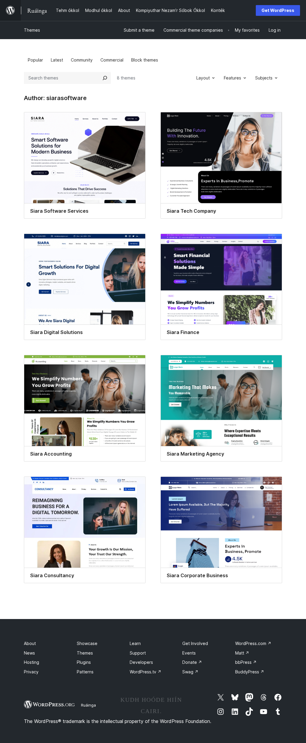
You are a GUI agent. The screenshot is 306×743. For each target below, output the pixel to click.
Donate (192, 662)
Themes (32, 30)
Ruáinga (88, 705)
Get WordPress (277, 10)
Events (189, 652)
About (30, 643)
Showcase (87, 643)
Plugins (84, 662)
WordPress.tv (145, 671)
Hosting (31, 662)
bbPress (246, 662)
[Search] (105, 78)
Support (138, 652)
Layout (203, 77)
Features (232, 77)
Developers (141, 662)
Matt (242, 652)
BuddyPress (249, 671)
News (29, 652)
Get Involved (195, 643)
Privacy (31, 671)
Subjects (264, 77)
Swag (190, 671)
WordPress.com (253, 643)
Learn (135, 643)
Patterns (85, 671)
